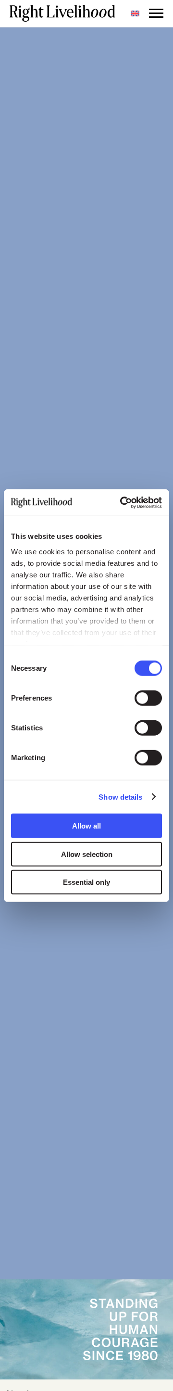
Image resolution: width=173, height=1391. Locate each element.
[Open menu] (156, 13)
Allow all (86, 826)
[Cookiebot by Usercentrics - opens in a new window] (122, 502)
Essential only (86, 882)
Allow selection (86, 854)
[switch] (148, 698)
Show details (120, 796)
